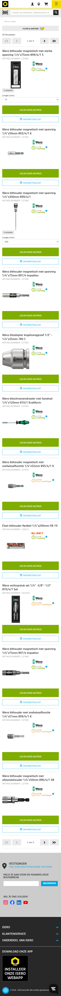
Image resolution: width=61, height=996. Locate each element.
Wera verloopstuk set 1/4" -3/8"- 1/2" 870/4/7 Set (26, 587)
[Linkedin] (19, 902)
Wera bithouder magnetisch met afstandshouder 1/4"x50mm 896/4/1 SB (28, 778)
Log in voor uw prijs (31, 110)
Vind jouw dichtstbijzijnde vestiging (30, 867)
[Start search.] (56, 12)
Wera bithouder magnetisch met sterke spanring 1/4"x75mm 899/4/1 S (27, 53)
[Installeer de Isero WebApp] (15, 968)
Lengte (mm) (8, 95)
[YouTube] (25, 902)
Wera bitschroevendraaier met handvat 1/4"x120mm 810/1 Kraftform (27, 400)
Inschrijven (49, 883)
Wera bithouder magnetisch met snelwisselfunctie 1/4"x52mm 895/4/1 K (28, 464)
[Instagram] (5, 902)
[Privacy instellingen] (5, 990)
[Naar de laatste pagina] (54, 41)
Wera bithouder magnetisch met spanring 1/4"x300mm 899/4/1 (29, 195)
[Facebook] (12, 902)
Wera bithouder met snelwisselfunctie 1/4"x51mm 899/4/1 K (26, 714)
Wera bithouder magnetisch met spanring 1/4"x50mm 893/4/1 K (29, 131)
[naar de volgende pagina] (44, 41)
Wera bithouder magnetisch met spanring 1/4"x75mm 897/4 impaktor (29, 273)
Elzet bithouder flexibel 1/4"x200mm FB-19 (29, 526)
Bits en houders (10, 21)
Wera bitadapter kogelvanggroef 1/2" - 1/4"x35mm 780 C (27, 337)
